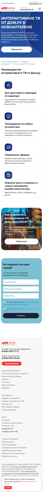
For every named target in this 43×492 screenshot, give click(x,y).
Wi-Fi (4, 417)
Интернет (6, 420)
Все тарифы (7, 395)
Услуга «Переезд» (9, 445)
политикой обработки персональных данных (16, 304)
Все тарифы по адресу (11, 407)
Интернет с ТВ (8, 426)
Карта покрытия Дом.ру (12, 376)
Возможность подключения (13, 453)
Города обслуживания (11, 370)
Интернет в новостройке (12, 423)
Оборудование (8, 442)
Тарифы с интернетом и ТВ (13, 401)
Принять (8, 488)
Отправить (20, 315)
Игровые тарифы (9, 409)
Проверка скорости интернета (14, 447)
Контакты (6, 382)
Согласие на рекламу (21, 473)
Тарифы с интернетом (11, 398)
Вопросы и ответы (9, 456)
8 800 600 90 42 (26, 10)
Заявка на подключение (11, 450)
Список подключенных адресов (15, 373)
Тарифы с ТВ (7, 404)
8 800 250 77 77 (10, 351)
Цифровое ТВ (7, 428)
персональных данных (30, 302)
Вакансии (6, 388)
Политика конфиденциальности (24, 466)
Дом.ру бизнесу (8, 385)
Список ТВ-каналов (10, 439)
